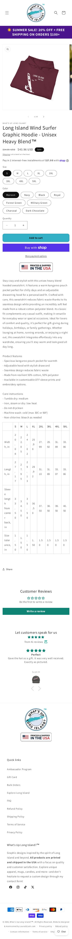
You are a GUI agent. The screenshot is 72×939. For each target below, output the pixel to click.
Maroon (10, 194)
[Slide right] (44, 117)
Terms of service (40, 931)
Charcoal (11, 210)
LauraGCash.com (28, 926)
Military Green (39, 202)
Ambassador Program (19, 769)
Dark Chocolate (35, 210)
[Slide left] (28, 117)
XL (39, 173)
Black (42, 194)
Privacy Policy (14, 832)
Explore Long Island (18, 792)
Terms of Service (16, 824)
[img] (36, 637)
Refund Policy (15, 808)
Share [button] (9, 569)
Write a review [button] (36, 611)
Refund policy (61, 926)
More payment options (36, 256)
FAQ (9, 800)
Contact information (19, 931)
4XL (21, 181)
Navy (27, 194)
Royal (57, 194)
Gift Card (12, 777)
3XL (8, 181)
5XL (34, 181)
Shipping (6, 154)
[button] (7, 13)
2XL (51, 173)
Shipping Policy (15, 816)
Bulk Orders (13, 785)
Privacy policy (45, 926)
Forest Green (14, 202)
